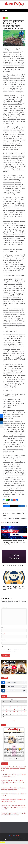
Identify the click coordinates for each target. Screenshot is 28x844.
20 (14, 712)
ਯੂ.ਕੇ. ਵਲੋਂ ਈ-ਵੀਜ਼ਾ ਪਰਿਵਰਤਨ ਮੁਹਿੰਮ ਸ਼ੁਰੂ (13, 565)
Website (3, 640)
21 (17, 712)
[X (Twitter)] (1, 419)
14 (17, 709)
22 (21, 712)
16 (24, 709)
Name (3, 627)
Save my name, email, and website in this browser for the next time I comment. (13, 650)
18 (6, 712)
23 (24, 712)
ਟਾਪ (3, 18)
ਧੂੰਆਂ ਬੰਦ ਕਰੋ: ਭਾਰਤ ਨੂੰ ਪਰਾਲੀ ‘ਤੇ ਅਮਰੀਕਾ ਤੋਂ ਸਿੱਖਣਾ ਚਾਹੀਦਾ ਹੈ (14, 514)
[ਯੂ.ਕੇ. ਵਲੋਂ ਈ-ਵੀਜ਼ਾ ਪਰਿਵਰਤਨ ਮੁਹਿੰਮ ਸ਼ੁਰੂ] (14, 551)
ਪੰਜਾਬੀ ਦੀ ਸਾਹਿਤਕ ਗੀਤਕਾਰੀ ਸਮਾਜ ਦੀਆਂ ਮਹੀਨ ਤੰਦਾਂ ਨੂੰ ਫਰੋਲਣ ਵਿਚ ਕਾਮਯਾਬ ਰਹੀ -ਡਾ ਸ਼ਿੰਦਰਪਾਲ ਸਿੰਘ (14, 542)
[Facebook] (1, 416)
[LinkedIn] (1, 422)
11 (6, 709)
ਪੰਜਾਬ (6, 18)
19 (10, 712)
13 (14, 709)
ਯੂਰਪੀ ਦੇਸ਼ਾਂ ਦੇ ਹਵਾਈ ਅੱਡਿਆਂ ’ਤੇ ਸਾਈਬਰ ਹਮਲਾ (14, 518)
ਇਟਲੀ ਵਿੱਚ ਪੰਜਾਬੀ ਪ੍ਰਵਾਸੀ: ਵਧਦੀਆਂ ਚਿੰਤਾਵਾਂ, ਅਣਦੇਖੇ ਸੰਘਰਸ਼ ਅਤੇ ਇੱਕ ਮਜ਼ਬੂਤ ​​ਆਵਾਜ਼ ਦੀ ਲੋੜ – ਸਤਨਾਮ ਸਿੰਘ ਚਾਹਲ (13, 768)
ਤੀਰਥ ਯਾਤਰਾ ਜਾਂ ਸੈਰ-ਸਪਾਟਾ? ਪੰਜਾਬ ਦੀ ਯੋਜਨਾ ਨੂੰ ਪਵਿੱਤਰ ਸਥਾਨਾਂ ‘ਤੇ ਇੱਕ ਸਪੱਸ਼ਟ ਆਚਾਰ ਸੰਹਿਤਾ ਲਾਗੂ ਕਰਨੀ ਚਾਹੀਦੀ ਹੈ (12, 782)
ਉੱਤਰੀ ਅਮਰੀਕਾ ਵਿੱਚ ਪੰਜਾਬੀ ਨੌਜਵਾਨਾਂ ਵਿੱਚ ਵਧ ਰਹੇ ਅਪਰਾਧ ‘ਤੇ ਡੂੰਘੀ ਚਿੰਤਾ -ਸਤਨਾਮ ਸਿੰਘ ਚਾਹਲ (14, 588)
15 (21, 709)
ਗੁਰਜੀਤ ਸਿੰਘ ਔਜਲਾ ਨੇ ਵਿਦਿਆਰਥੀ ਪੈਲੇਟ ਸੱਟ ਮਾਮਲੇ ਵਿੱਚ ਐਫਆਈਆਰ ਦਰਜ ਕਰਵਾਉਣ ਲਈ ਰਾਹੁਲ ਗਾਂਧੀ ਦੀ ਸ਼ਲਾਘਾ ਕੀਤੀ (13, 807)
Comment (4, 607)
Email (3, 633)
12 (10, 709)
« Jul (13, 721)
